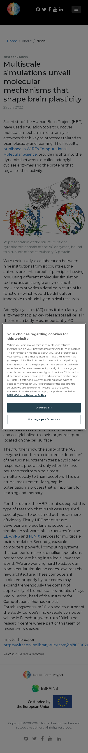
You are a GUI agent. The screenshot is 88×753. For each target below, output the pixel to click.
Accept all (44, 407)
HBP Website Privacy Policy (26, 395)
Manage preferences (44, 419)
